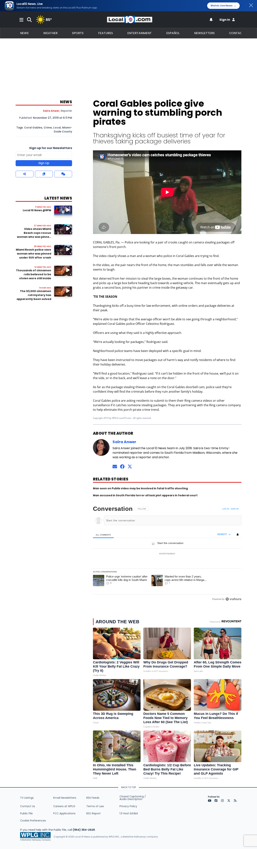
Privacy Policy (128, 806)
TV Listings (27, 797)
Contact (236, 33)
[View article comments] (63, 174)
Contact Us (27, 806)
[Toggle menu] (21, 19)
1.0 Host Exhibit (128, 813)
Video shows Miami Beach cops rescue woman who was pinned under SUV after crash (34, 235)
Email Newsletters (64, 797)
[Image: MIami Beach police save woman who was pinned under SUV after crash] (63, 250)
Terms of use (95, 806)
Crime (48, 127)
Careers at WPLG (64, 806)
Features (105, 33)
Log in (225, 509)
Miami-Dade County (63, 129)
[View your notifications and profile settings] (211, 19)
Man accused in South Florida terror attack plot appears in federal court (145, 495)
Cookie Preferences (33, 820)
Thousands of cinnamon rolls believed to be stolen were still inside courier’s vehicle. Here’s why (33, 278)
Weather (50, 33)
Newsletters (204, 33)
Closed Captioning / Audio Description (132, 797)
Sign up (235, 509)
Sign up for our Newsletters (50, 148)
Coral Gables (33, 127)
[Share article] (24, 174)
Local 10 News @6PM (37, 210)
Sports (78, 33)
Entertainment (139, 33)
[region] (167, 554)
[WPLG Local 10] (129, 19)
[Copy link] (44, 174)
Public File (26, 813)
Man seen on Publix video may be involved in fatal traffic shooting (140, 488)
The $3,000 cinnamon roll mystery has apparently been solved (34, 295)
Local (57, 127)
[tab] (103, 535)
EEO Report (93, 813)
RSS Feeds (92, 797)
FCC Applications (64, 813)
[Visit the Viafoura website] (233, 599)
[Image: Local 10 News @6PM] (63, 211)
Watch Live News (223, 6)
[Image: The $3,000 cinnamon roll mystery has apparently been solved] (63, 291)
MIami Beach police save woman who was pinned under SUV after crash (33, 253)
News (24, 33)
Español (172, 33)
